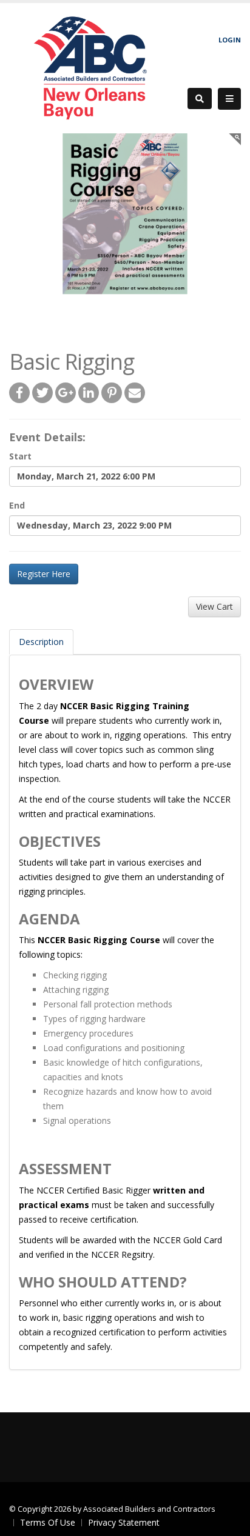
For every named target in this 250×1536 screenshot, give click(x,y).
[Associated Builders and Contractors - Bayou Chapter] (94, 67)
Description (41, 641)
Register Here (43, 573)
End (17, 505)
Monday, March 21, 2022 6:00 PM (86, 476)
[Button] (229, 99)
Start (20, 456)
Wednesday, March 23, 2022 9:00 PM (94, 525)
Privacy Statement (124, 1522)
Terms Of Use (47, 1522)
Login (229, 39)
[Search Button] (199, 98)
